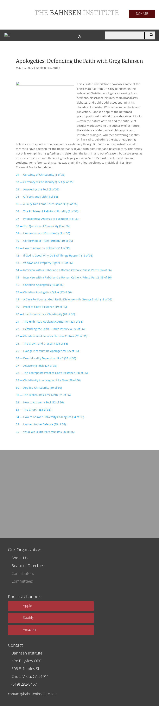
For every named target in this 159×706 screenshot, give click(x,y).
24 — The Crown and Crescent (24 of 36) (42, 343)
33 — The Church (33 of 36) (33, 409)
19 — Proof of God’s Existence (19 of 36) (41, 307)
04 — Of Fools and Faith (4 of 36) (37, 196)
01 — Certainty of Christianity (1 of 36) (40, 174)
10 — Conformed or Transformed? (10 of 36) (44, 241)
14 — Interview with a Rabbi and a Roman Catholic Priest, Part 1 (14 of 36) (63, 270)
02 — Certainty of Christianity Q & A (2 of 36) (44, 182)
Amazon (29, 629)
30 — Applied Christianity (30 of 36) (39, 387)
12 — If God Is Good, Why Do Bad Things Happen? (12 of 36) (54, 255)
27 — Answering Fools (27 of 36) (36, 365)
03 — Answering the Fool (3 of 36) (37, 189)
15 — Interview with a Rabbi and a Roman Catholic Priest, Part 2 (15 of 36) (63, 277)
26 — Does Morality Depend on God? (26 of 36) (46, 358)
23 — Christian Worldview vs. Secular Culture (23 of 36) (51, 336)
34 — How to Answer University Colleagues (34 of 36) (50, 417)
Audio (56, 68)
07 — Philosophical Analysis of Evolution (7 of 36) (47, 219)
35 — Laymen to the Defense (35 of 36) (41, 424)
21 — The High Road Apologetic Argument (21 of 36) (49, 321)
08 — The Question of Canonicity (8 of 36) (42, 226)
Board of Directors (27, 565)
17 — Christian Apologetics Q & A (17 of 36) (44, 292)
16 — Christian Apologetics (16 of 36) (39, 285)
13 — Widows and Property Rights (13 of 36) (44, 263)
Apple (27, 605)
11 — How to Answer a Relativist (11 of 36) (43, 248)
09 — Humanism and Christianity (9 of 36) (43, 233)
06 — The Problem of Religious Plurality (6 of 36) (47, 211)
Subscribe (78, 513)
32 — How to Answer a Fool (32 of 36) (40, 402)
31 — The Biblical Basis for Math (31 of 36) (43, 395)
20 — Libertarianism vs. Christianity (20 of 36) (45, 314)
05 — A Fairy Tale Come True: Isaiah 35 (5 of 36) (46, 204)
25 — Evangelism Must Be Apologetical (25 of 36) (47, 351)
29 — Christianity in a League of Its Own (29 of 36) (48, 380)
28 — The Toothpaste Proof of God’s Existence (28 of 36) (52, 373)
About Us (19, 557)
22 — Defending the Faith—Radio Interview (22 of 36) (50, 329)
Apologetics (43, 68)
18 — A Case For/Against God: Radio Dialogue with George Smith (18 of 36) (64, 299)
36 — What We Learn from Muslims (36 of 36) (45, 432)
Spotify (28, 617)
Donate (142, 13)
